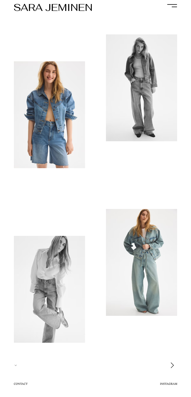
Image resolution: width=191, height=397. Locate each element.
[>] (172, 365)
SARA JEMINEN (53, 7)
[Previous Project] (16, 365)
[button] (172, 5)
